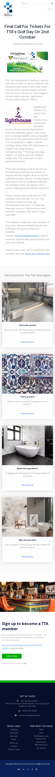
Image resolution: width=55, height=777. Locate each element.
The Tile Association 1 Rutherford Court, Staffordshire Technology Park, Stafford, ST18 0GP (28, 703)
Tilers (41, 729)
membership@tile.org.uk (29, 715)
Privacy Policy (14, 749)
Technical (14, 733)
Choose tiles (27, 557)
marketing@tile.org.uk (26, 235)
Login (24, 663)
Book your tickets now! (37, 253)
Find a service (27, 342)
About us (14, 743)
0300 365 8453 (29, 711)
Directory (14, 736)
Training (13, 729)
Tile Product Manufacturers (41, 743)
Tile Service (41, 748)
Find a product (27, 413)
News (13, 739)
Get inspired (27, 485)
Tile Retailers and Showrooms (41, 737)
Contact (13, 746)
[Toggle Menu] (50, 10)
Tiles (41, 733)
